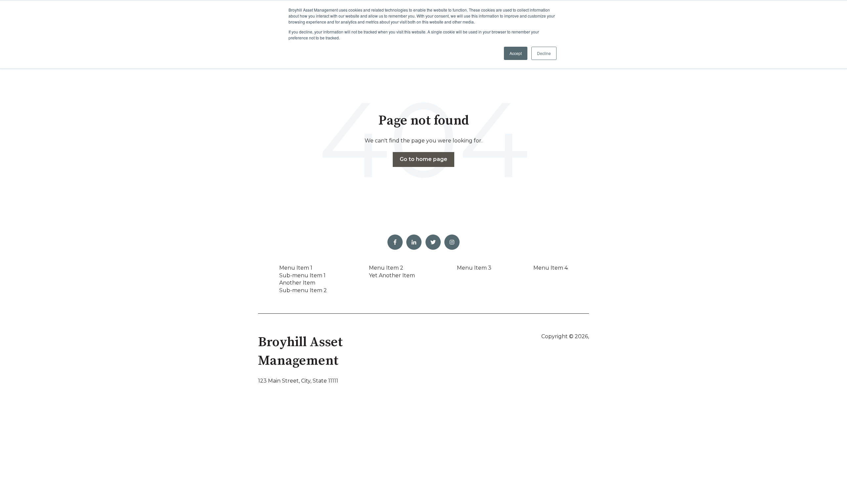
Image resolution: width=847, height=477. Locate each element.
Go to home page (423, 159)
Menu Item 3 (474, 268)
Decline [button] (544, 53)
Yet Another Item (392, 275)
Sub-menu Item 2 (303, 290)
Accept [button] (516, 53)
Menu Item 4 (550, 268)
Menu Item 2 (386, 268)
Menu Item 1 (295, 268)
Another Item (297, 283)
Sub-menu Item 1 (302, 275)
